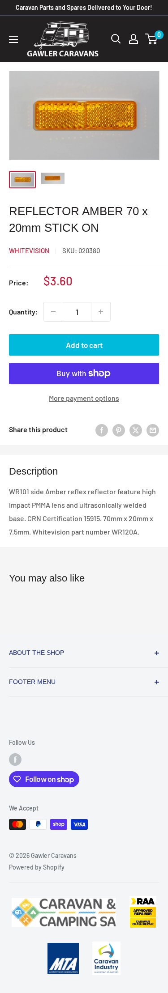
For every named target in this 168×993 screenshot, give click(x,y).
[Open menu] (13, 39)
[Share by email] (152, 430)
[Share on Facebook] (101, 430)
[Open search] (116, 39)
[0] (151, 39)
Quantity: (23, 311)
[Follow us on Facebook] (15, 759)
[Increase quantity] (100, 311)
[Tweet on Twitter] (135, 430)
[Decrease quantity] (53, 311)
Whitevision (29, 250)
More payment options (84, 398)
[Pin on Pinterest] (118, 430)
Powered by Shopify (37, 867)
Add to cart (84, 344)
